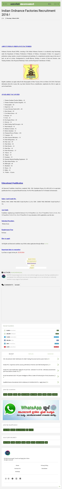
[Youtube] (16, 478)
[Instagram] (8, 478)
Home (17, 465)
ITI (27, 430)
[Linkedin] (20, 478)
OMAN (44, 394)
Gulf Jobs (18, 442)
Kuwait (39, 394)
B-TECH (31, 430)
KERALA (10, 394)
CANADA (54, 394)
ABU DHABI (34, 394)
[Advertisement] (15, 32)
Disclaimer (44, 468)
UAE (19, 394)
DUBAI (15, 394)
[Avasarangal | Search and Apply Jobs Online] (22, 4)
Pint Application (31, 261)
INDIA (5, 394)
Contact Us (17, 468)
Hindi (32, 265)
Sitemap (17, 471)
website (46, 243)
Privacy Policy (44, 465)
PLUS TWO (6, 430)
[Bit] (12, 478)
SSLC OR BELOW (20, 430)
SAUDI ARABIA (25, 394)
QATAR (49, 394)
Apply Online (32, 259)
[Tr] (6, 478)
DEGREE (13, 430)
